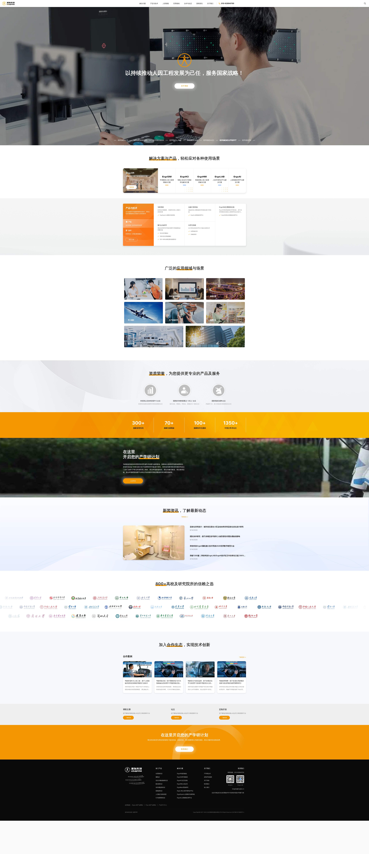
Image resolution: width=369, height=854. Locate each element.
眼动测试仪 (159, 784)
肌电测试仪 (159, 791)
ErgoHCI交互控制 (182, 780)
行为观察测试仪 (160, 798)
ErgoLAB (175, 140)
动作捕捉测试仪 (160, 787)
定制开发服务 (208, 777)
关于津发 (184, 86)
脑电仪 (158, 777)
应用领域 (176, 3)
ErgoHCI (208, 140)
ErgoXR (123, 140)
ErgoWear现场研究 (182, 787)
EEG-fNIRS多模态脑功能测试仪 (168, 239)
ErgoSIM (158, 140)
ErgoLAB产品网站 (137, 805)
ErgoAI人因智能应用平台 (197, 215)
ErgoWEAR (140, 140)
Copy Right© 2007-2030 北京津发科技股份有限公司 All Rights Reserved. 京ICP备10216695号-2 (218, 812)
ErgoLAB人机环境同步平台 (185, 791)
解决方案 (143, 3)
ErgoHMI (192, 140)
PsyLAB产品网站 (151, 805)
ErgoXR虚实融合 (182, 773)
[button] (218, 530)
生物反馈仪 (193, 234)
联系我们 (184, 749)
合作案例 (127, 656)
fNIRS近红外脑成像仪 (165, 236)
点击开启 (133, 481)
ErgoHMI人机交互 (182, 784)
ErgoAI (246, 140)
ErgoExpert (228, 140)
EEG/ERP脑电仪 (164, 233)
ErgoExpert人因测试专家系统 (167, 215)
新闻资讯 (199, 3)
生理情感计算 (194, 231)
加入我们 (206, 787)
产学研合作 (207, 773)
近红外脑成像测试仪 (162, 780)
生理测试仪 (159, 773)
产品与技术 (154, 3)
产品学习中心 (163, 805)
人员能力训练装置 (161, 794)
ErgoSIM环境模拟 (182, 777)
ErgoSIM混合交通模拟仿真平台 (229, 215)
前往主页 (131, 239)
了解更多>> (184, 517)
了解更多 (131, 187)
